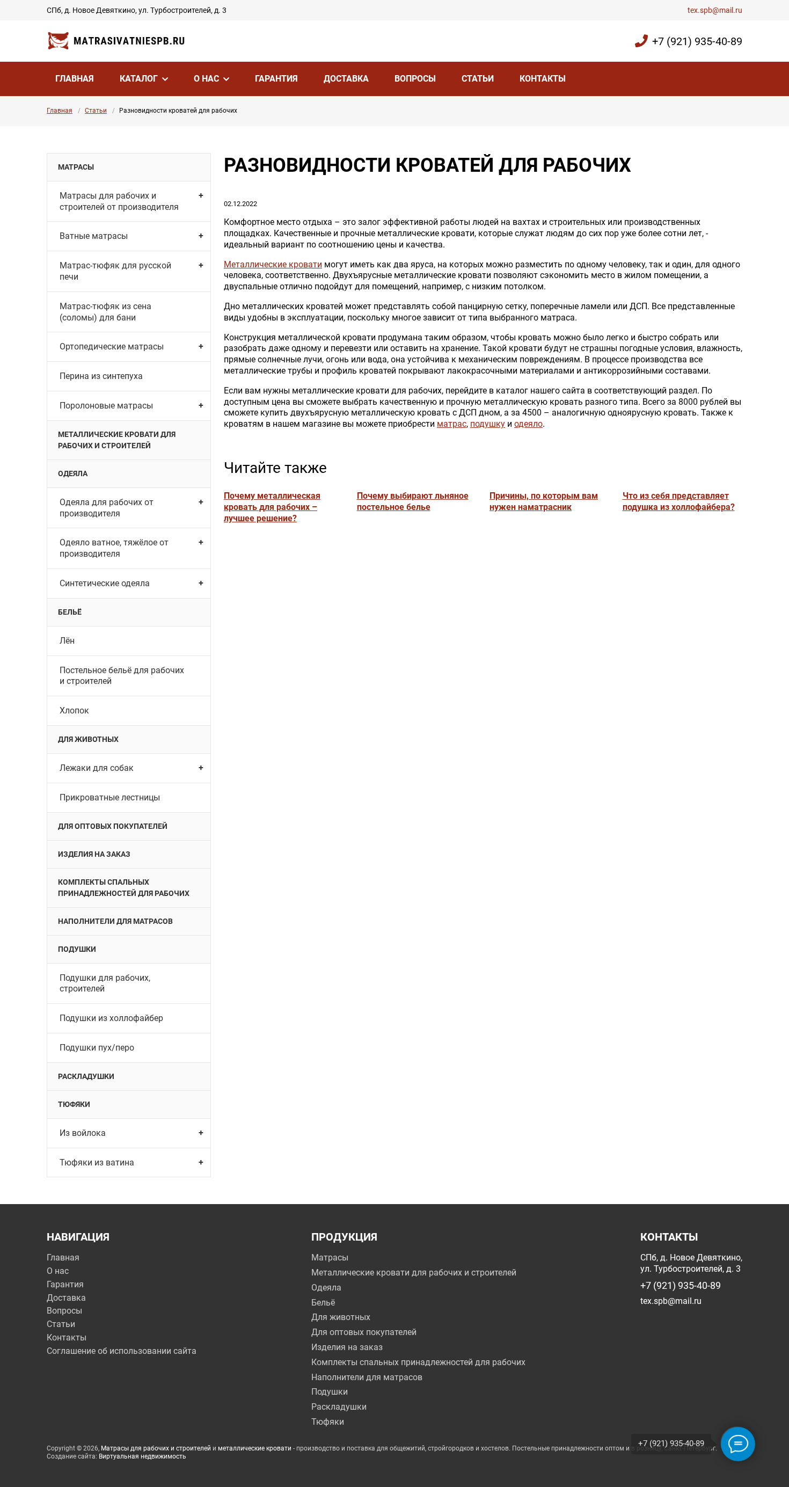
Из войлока (83, 1133)
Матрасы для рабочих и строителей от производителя (119, 201)
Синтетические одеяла (105, 583)
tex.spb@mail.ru (715, 10)
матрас (451, 424)
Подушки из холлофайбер (111, 1018)
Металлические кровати (273, 264)
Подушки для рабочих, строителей (105, 983)
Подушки (77, 949)
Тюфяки (74, 1104)
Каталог (139, 79)
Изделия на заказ (94, 854)
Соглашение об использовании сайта (121, 1351)
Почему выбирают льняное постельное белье (413, 501)
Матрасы (76, 167)
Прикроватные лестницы (110, 797)
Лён (67, 641)
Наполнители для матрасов (115, 921)
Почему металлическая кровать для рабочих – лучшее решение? (272, 507)
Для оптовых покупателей (112, 826)
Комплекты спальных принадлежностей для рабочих (123, 888)
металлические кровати (254, 1448)
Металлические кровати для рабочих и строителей (117, 440)
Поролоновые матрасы (106, 405)
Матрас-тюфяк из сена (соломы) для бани (105, 312)
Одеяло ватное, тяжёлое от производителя (114, 548)
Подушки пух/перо (97, 1048)
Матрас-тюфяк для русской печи (115, 271)
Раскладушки (86, 1076)
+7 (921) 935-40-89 (697, 41)
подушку (487, 424)
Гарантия (276, 79)
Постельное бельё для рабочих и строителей (122, 676)
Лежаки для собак (97, 768)
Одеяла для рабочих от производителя (107, 508)
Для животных (88, 739)
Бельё (70, 612)
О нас (206, 79)
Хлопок (74, 710)
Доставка (346, 79)
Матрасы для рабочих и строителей (156, 1448)
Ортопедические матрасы (112, 346)
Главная (74, 79)
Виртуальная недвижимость (142, 1456)
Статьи (478, 79)
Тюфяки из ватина (97, 1162)
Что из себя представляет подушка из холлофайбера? (679, 501)
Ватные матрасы (94, 236)
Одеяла (72, 473)
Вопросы (415, 79)
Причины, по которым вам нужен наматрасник (544, 501)
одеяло (528, 424)
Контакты (543, 79)
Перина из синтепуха (101, 376)
